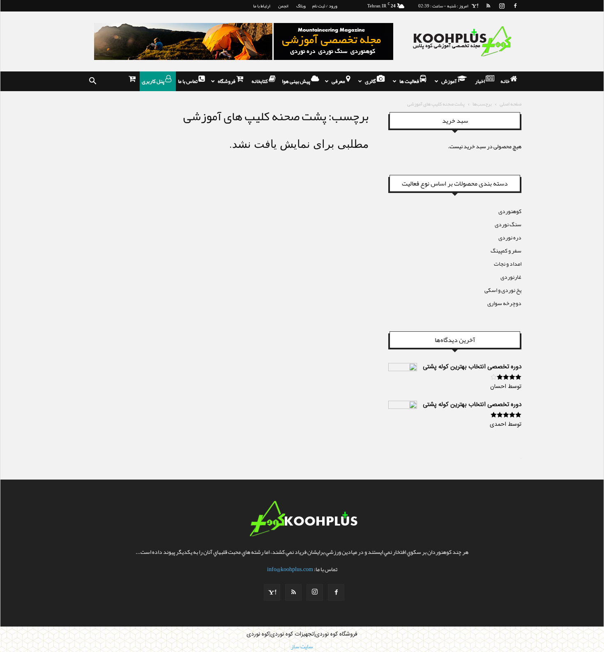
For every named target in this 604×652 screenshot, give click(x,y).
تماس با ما (188, 81)
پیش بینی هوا (296, 81)
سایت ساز (520, 458)
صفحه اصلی (510, 104)
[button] (92, 81)
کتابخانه (260, 81)
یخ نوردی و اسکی (502, 290)
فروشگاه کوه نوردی (336, 634)
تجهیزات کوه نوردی (292, 634)
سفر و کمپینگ (506, 250)
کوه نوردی (258, 634)
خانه (505, 81)
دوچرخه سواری (504, 303)
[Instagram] (502, 5)
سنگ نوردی (508, 224)
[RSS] (488, 5)
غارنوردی (510, 276)
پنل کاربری (153, 81)
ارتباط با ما (261, 5)
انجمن (283, 5)
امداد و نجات (507, 263)
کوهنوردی (509, 211)
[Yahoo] (474, 5)
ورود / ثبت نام (324, 5)
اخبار (480, 81)
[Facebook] (515, 5)
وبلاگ (301, 5)
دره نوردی (509, 237)
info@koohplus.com (290, 569)
